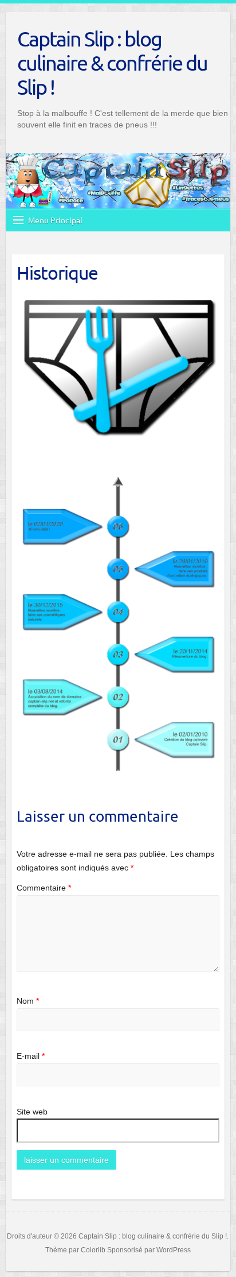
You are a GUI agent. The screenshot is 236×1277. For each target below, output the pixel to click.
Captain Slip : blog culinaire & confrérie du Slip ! (112, 62)
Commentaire (44, 887)
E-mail (31, 1056)
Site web (32, 1111)
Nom (28, 1000)
